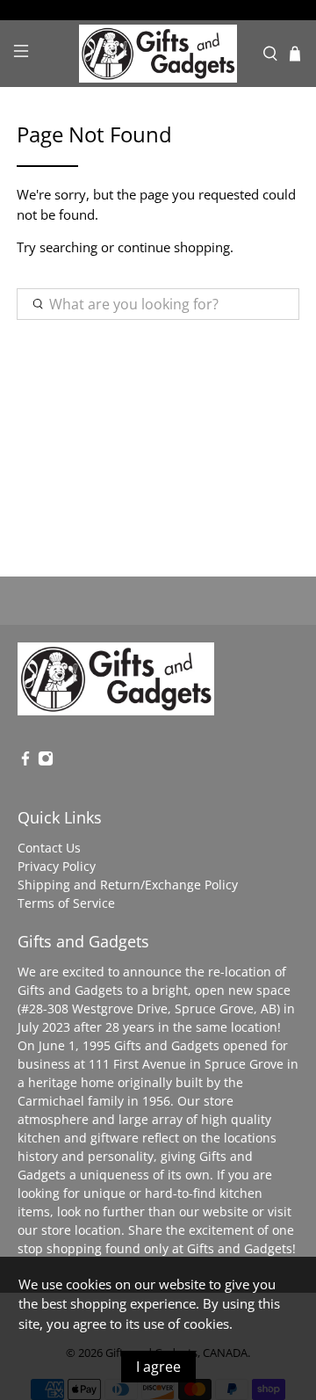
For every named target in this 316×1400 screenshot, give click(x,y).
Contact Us (49, 847)
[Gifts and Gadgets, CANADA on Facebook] (25, 761)
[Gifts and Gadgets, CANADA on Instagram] (46, 761)
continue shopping (174, 247)
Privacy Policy (57, 866)
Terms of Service (66, 903)
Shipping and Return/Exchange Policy (128, 884)
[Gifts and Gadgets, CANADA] (158, 54)
